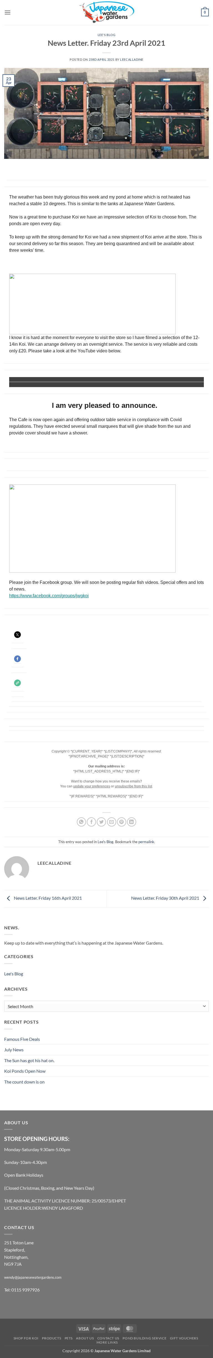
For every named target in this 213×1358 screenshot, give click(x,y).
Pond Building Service (144, 1338)
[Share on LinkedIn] (131, 822)
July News (14, 1049)
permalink (146, 842)
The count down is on (24, 1081)
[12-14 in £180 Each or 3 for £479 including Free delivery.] (87, 379)
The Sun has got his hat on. (29, 1060)
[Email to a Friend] (111, 822)
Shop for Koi (26, 1338)
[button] (7, 12)
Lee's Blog (107, 35)
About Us (85, 1338)
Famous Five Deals (22, 1039)
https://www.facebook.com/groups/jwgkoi (49, 595)
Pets (69, 1338)
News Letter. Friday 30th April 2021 (165, 898)
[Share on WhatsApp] (81, 822)
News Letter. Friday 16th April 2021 (47, 898)
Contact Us (108, 1338)
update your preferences (91, 786)
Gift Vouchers (184, 1338)
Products (51, 1338)
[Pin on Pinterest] (121, 822)
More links (107, 1342)
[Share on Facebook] (91, 822)
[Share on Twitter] (101, 822)
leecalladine (131, 59)
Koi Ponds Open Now (24, 1071)
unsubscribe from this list (133, 786)
